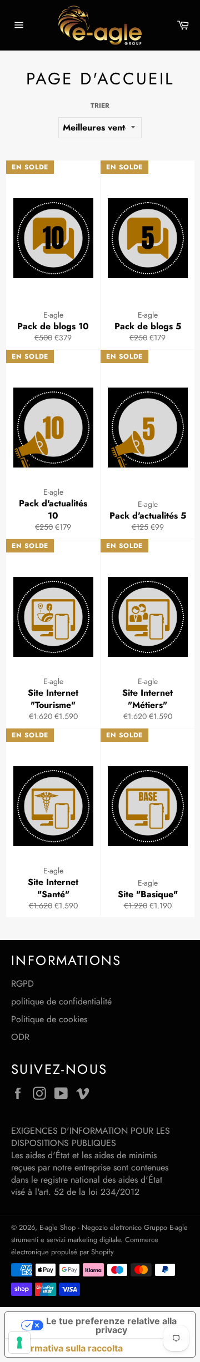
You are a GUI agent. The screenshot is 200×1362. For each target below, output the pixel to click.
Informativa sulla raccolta (68, 1348)
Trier (100, 105)
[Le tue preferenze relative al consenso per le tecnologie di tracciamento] (19, 1342)
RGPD (22, 983)
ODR (20, 1037)
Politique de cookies (49, 1019)
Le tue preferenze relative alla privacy (111, 1325)
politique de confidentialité (61, 1001)
